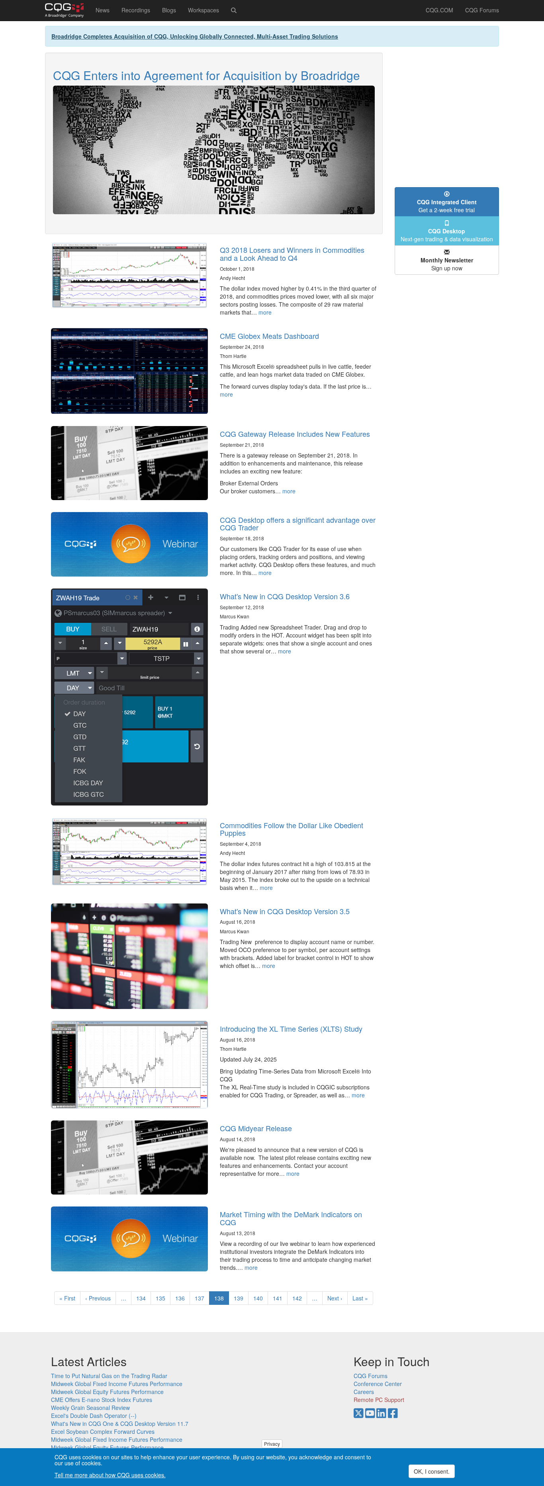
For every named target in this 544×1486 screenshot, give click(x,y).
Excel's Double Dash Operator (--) (94, 1416)
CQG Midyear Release (256, 1128)
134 (142, 1298)
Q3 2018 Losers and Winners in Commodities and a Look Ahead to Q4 (292, 253)
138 (221, 1299)
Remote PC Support (379, 1400)
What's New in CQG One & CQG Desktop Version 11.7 (119, 1423)
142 (298, 1298)
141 (279, 1298)
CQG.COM (439, 10)
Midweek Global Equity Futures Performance (107, 1392)
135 (162, 1298)
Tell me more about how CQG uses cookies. (110, 1475)
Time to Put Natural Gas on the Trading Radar (109, 1376)
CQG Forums (482, 10)
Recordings (135, 10)
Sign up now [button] (447, 264)
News (103, 10)
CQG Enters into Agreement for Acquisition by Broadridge (206, 75)
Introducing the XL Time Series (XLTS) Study (291, 1028)
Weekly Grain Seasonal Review (90, 1408)
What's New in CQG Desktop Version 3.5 (285, 911)
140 (259, 1298)
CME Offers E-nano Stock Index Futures (101, 1400)
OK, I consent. (432, 1471)
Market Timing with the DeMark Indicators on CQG (291, 1218)
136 (181, 1298)
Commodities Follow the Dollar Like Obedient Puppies (291, 829)
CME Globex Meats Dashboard (269, 335)
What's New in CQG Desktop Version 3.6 (285, 596)
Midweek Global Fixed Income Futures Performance (116, 1384)
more (265, 312)
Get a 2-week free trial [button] (447, 206)
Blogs (169, 10)
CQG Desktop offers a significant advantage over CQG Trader (298, 523)
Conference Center (378, 1384)
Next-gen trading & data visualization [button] (447, 235)
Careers (364, 1392)
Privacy (272, 1443)
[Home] (67, 10)
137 (201, 1298)
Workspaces (203, 10)
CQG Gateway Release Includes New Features (295, 433)
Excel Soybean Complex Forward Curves (103, 1431)
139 (240, 1298)
